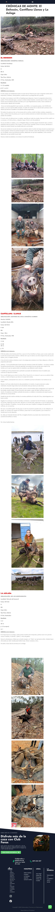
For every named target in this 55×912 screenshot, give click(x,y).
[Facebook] (10, 901)
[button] (32, 2)
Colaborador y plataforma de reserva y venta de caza (20, 861)
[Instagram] (10, 896)
